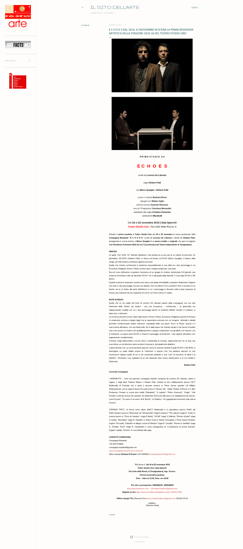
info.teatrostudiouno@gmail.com (164, 489)
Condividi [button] (85, 25)
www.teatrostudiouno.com (137, 489)
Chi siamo (108, 13)
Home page (96, 13)
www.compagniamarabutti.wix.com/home (126, 451)
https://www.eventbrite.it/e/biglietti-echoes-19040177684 (159, 492)
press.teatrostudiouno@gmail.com (161, 498)
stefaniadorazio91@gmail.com (162, 454)
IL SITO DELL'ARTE (114, 7)
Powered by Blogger (141, 537)
